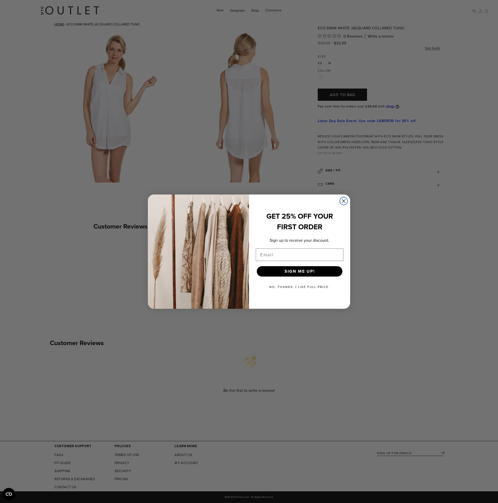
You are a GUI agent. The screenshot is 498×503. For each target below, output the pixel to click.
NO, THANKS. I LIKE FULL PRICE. (299, 287)
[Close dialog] (344, 201)
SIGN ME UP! (300, 271)
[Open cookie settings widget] (9, 494)
